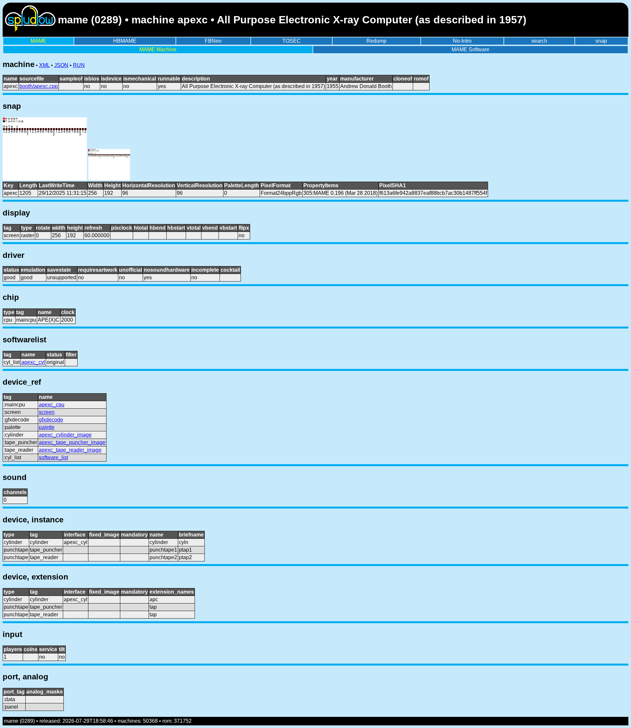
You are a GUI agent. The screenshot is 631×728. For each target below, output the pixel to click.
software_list (53, 457)
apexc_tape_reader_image (70, 450)
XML (44, 65)
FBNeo (213, 41)
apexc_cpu (51, 404)
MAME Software (470, 49)
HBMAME (124, 41)
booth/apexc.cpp (38, 86)
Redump (376, 41)
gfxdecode (51, 419)
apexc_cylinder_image (65, 435)
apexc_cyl (33, 362)
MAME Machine (157, 49)
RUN (79, 65)
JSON (61, 65)
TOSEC (291, 41)
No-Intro (462, 41)
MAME (38, 41)
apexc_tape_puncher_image (72, 442)
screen (47, 412)
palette (47, 427)
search (539, 41)
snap (601, 41)
